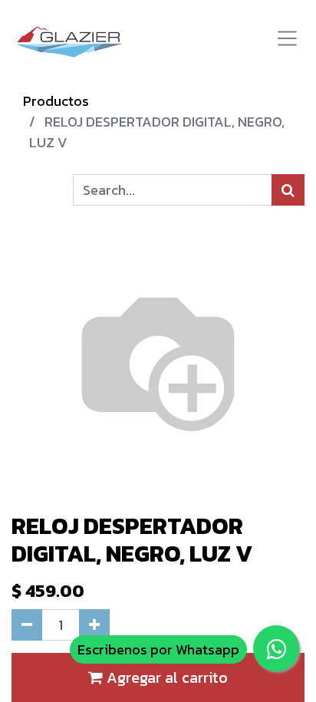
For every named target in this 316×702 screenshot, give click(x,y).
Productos (56, 101)
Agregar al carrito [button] (165, 677)
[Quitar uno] (27, 625)
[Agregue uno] (94, 625)
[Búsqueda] (288, 190)
